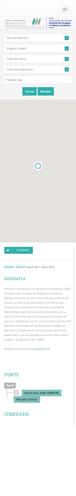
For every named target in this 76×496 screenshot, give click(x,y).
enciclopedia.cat (39, 349)
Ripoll (10, 385)
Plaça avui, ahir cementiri (41, 393)
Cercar (29, 91)
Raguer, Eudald (26, 399)
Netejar (45, 91)
